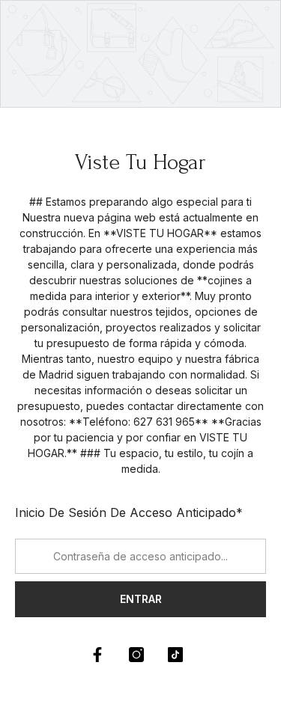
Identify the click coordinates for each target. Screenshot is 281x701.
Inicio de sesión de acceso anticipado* (129, 512)
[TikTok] (175, 655)
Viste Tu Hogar (140, 162)
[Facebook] (97, 655)
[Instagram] (136, 655)
